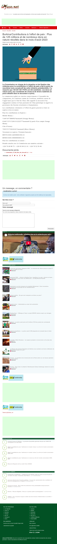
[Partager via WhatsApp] (18, 44)
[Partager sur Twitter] (14, 44)
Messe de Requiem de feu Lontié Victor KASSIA (20, 463)
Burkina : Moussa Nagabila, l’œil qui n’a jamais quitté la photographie (25, 491)
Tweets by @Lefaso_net (8, 412)
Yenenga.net (7, 517)
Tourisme (6, 513)
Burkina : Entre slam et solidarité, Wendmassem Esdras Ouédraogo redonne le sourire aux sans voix (32, 367)
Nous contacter (33, 523)
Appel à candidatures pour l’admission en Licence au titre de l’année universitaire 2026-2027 (30, 458)
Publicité (32, 510)
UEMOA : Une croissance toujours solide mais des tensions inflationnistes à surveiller (29, 496)
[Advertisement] (29, 22)
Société (13, 30)
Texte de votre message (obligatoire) (11, 210)
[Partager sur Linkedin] (16, 44)
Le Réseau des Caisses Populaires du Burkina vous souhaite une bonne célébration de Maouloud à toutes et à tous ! (32, 349)
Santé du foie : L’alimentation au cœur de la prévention (24, 304)
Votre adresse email (7, 205)
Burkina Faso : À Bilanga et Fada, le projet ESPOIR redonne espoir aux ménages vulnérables (30, 314)
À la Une (15, 27)
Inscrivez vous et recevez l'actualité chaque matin (13, 523)
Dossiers (27, 27)
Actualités (9, 30)
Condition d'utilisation (35, 517)
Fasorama (7, 512)
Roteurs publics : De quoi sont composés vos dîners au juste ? (26, 295)
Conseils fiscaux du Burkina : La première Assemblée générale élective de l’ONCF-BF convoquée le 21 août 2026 (29, 442)
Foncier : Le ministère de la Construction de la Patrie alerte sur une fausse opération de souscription (31, 358)
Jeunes (6, 518)
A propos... (33, 508)
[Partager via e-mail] (9, 44)
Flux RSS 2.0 (33, 515)
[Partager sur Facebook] (11, 44)
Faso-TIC (6, 515)
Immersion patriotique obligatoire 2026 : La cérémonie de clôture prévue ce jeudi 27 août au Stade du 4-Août (31, 269)
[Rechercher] (9, 28)
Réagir (13, 270)
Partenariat (33, 512)
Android (31, 528)
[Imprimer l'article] (23, 44)
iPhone (34, 528)
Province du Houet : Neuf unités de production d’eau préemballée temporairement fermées (28, 486)
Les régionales (7, 508)
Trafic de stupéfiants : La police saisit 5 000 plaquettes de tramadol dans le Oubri (31, 331)
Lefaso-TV (7, 510)
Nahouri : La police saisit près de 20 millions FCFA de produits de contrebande (30, 322)
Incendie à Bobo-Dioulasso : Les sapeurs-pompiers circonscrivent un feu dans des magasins (31, 340)
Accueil (4, 30)
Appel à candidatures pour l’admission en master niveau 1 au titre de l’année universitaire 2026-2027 (30, 447)
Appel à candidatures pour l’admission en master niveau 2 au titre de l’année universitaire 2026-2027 (30, 453)
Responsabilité (34, 518)
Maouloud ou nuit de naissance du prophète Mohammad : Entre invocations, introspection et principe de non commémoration (29, 287)
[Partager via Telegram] (20, 44)
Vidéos (21, 27)
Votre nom (5, 203)
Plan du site (33, 513)
